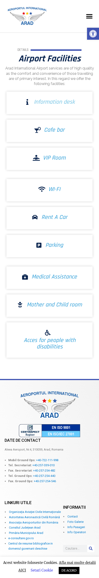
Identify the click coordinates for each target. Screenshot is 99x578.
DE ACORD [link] (69, 570)
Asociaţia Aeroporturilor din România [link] (33, 522)
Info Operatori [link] (76, 532)
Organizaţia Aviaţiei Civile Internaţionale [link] (35, 512)
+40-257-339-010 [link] (43, 465)
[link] (93, 34)
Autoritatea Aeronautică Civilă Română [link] (34, 517)
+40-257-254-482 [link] (44, 470)
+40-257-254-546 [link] (45, 481)
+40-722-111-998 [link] (47, 460)
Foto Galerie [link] (75, 522)
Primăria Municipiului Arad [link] (26, 533)
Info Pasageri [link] (76, 527)
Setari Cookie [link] (42, 570)
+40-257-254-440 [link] (44, 476)
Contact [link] (72, 516)
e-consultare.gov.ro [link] (21, 538)
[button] (89, 16)
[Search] (90, 548)
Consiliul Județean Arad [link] (25, 527)
